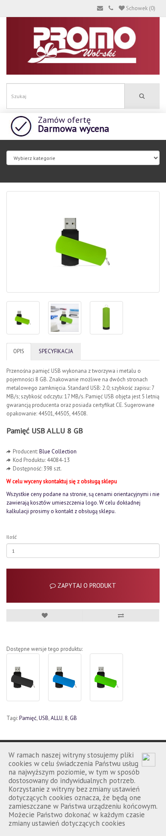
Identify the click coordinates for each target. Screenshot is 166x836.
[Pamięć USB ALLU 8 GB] (83, 242)
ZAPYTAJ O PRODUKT (86, 585)
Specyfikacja (56, 351)
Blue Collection (58, 451)
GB (73, 718)
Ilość (11, 537)
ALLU (57, 718)
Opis (18, 351)
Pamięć (28, 718)
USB (44, 718)
